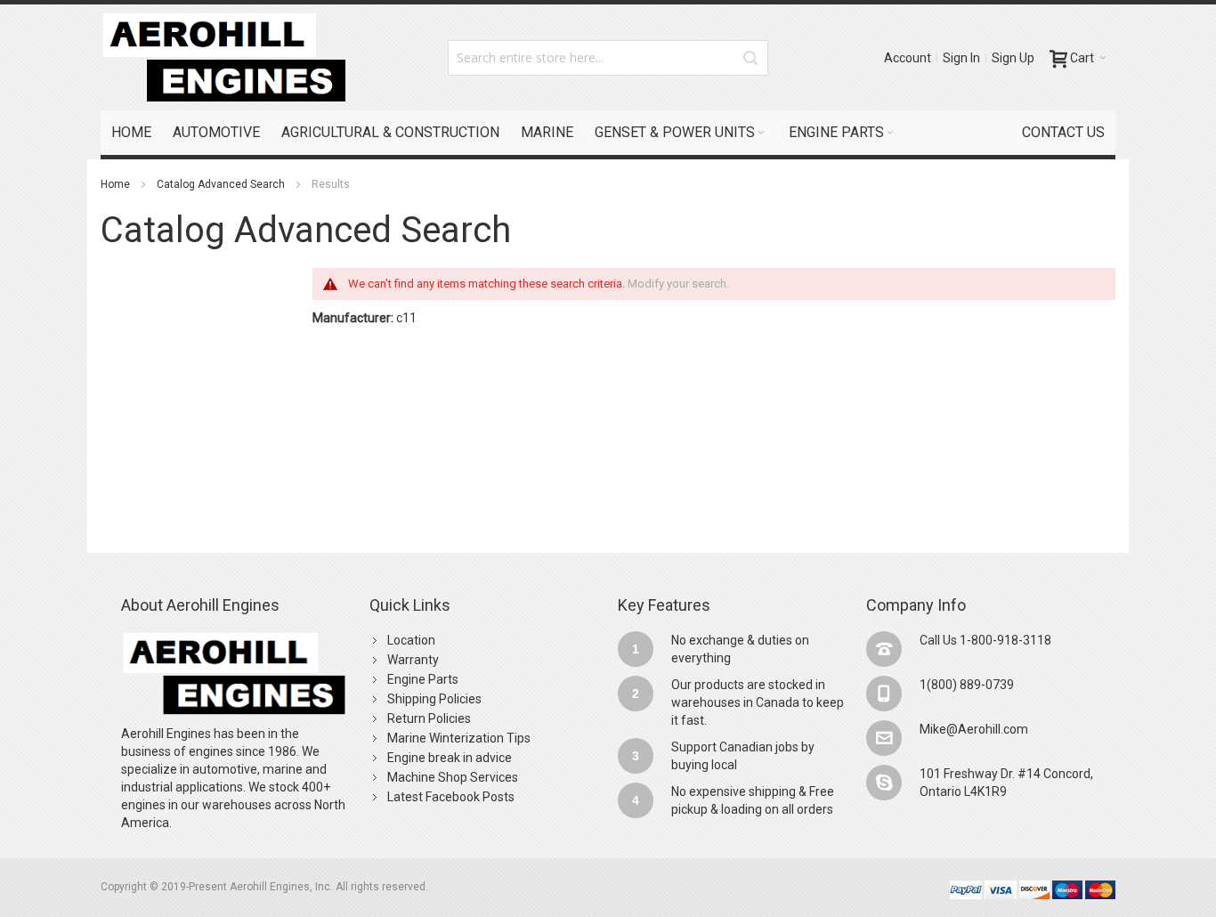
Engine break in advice (449, 758)
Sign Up (1013, 58)
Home (115, 184)
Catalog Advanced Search (221, 184)
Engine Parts (422, 679)
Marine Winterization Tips (459, 738)
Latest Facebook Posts (451, 797)
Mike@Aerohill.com (974, 729)
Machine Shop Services (452, 777)
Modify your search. (678, 283)
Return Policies (429, 718)
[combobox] (608, 58)
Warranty (413, 660)
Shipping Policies (434, 699)
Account (907, 58)
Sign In (961, 58)
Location (411, 640)
